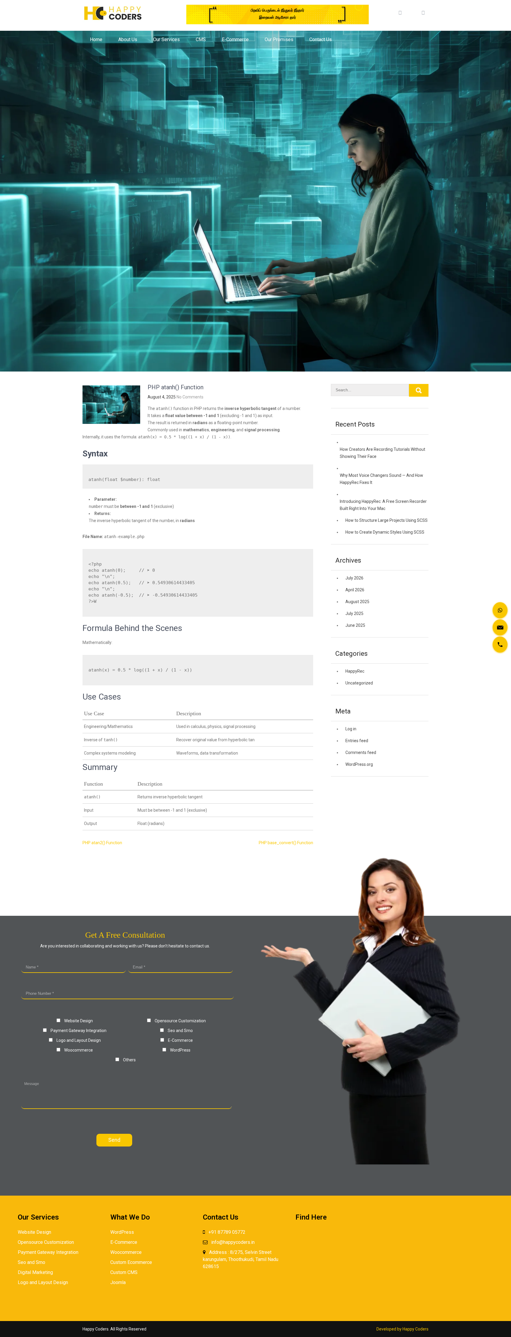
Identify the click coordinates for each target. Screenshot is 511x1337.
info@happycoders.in (233, 1242)
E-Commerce (235, 39)
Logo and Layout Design (43, 1282)
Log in (350, 728)
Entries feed (356, 740)
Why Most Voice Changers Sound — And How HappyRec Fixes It (381, 479)
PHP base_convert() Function (286, 842)
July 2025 (354, 613)
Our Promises (279, 39)
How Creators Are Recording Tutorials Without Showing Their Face (382, 453)
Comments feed (360, 752)
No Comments (190, 397)
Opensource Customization (46, 1242)
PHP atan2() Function (102, 842)
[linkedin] (411, 11)
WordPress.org (359, 764)
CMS (201, 39)
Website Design (34, 1232)
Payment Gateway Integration (48, 1252)
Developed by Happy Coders (402, 1329)
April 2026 (354, 589)
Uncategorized (359, 683)
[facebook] (400, 11)
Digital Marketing (35, 1272)
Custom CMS (124, 1272)
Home (96, 39)
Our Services (166, 39)
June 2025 (355, 625)
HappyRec (354, 671)
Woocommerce (126, 1252)
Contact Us (320, 39)
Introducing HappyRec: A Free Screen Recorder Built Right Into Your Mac (383, 505)
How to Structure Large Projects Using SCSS (386, 520)
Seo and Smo (31, 1262)
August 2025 (357, 601)
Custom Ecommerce (131, 1262)
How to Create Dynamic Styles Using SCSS (384, 532)
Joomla (118, 1282)
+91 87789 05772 (226, 1232)
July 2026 (354, 578)
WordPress (122, 1232)
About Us (127, 39)
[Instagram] (423, 11)
